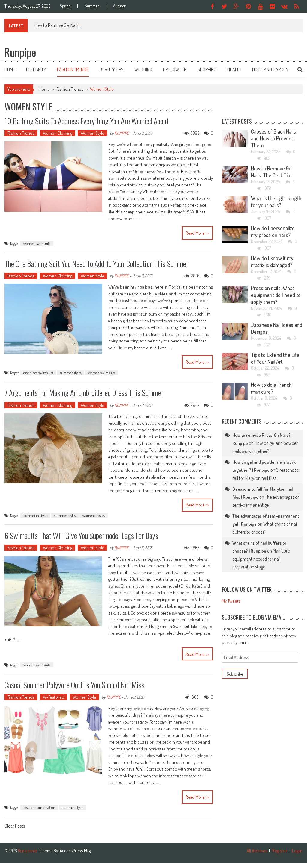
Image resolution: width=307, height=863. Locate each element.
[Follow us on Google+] (237, 6)
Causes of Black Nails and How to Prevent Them (273, 138)
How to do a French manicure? (271, 388)
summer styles (70, 372)
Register (279, 850)
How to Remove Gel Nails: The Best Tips (69, 25)
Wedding (143, 69)
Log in (297, 850)
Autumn (119, 6)
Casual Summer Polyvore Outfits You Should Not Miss (74, 685)
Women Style (92, 133)
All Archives (257, 850)
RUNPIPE (122, 133)
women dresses (93, 515)
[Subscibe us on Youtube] (261, 6)
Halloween (175, 69)
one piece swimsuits (38, 372)
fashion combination (39, 807)
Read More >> (197, 233)
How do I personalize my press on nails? (273, 231)
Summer (92, 6)
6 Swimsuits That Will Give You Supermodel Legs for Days (81, 535)
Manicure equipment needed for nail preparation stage (261, 559)
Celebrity (36, 69)
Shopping (207, 69)
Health (234, 69)
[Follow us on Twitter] (225, 6)
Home (9, 69)
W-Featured (53, 697)
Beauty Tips (112, 69)
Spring (65, 6)
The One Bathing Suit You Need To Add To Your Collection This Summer (96, 263)
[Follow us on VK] (285, 6)
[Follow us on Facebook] (213, 6)
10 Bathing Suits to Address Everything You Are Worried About (86, 121)
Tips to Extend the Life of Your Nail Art (275, 358)
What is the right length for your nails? (276, 201)
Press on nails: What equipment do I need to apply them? (276, 295)
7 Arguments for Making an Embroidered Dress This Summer (83, 392)
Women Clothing (57, 133)
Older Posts (14, 826)
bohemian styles (35, 515)
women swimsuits (36, 243)
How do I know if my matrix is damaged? (272, 261)
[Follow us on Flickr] (273, 6)
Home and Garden (270, 69)
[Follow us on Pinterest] (249, 6)
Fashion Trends (73, 69)
